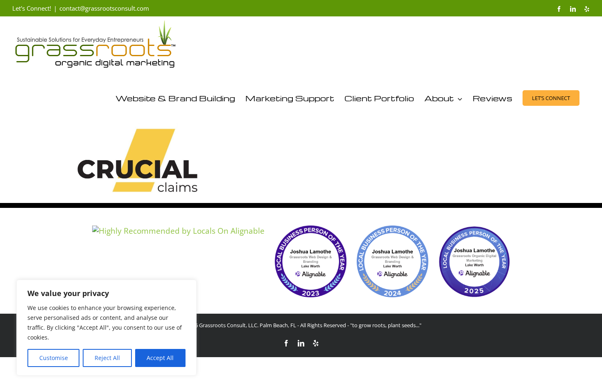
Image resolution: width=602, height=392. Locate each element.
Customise (53, 358)
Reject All (107, 358)
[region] (106, 328)
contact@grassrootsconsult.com (104, 8)
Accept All (160, 358)
